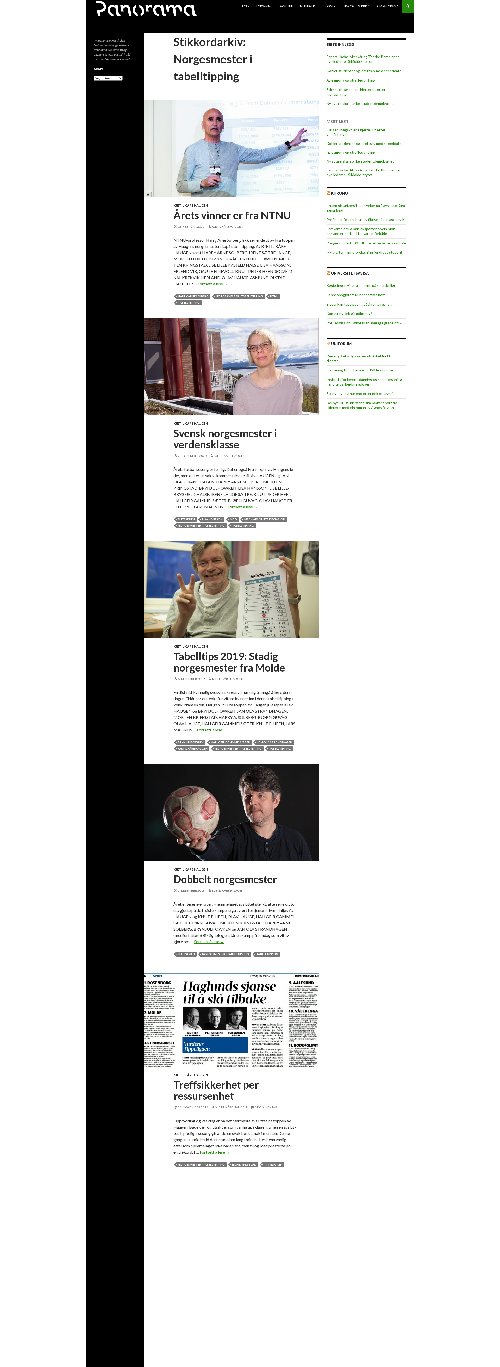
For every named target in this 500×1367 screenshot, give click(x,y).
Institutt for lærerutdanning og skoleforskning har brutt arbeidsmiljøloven (364, 381)
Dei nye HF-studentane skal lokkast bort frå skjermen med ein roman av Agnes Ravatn (362, 405)
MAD (233, 519)
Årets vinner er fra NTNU (232, 215)
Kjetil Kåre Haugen (190, 205)
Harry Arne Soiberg (193, 296)
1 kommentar (266, 1107)
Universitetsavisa (350, 273)
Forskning (264, 6)
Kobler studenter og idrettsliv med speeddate (364, 71)
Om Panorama (387, 6)
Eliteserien (186, 519)
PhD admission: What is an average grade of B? (364, 323)
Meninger (307, 6)
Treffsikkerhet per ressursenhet (216, 1090)
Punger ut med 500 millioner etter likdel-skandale (366, 243)
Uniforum (341, 343)
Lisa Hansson (212, 519)
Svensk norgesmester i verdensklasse (225, 439)
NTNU (274, 296)
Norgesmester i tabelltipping (239, 296)
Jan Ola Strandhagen (274, 742)
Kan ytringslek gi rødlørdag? (349, 313)
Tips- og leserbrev (356, 6)
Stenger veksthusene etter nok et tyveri (360, 393)
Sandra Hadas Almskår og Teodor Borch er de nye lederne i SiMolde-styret (363, 59)
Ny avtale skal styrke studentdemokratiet (360, 103)
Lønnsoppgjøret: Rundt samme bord (356, 295)
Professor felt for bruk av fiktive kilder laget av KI (366, 219)
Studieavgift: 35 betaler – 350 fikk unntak (360, 370)
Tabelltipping (189, 302)
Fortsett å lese (213, 283)
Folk (245, 6)
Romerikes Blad (244, 1164)
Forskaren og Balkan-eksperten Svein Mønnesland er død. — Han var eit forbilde (362, 231)
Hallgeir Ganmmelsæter (230, 742)
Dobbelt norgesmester (225, 879)
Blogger (329, 6)
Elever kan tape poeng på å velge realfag (359, 304)
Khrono (339, 193)
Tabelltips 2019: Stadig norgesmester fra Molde (229, 662)
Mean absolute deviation (264, 519)
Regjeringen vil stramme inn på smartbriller (361, 285)
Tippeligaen (273, 1164)
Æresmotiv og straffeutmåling (351, 80)
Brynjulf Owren (191, 742)
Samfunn (286, 6)
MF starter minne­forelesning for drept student (364, 252)
